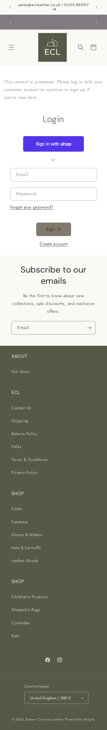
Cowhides (20, 623)
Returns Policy (24, 434)
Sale (15, 636)
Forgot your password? (32, 207)
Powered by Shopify (80, 719)
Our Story (20, 371)
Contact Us (21, 408)
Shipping (19, 421)
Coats (16, 508)
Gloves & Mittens (27, 535)
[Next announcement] (96, 7)
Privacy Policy (24, 472)
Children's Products (29, 597)
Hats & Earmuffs (26, 548)
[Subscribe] (89, 328)
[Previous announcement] (10, 7)
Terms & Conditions (29, 459)
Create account (53, 244)
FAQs (16, 446)
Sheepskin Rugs (25, 610)
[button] (11, 47)
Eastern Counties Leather (45, 719)
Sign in (53, 229)
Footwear (20, 522)
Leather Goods (25, 560)
